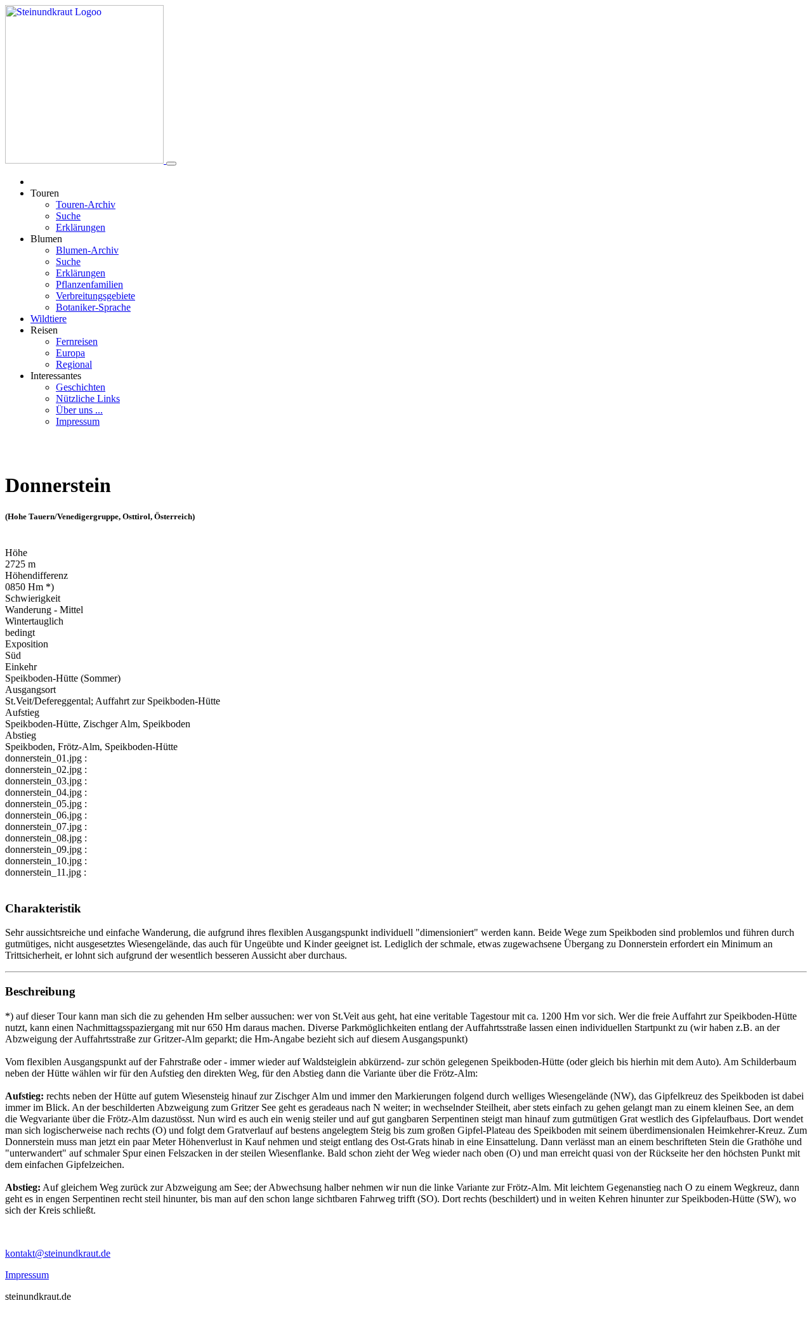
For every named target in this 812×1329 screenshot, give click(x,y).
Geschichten (80, 387)
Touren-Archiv (85, 204)
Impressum (78, 421)
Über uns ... (79, 410)
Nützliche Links (88, 398)
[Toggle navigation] (171, 163)
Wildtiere (48, 318)
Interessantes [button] (55, 375)
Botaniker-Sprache (93, 307)
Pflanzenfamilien (89, 284)
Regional (74, 364)
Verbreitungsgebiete (95, 295)
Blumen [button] (46, 238)
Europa (70, 352)
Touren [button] (44, 193)
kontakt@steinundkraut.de (57, 1253)
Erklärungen (80, 227)
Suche (68, 216)
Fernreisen (77, 341)
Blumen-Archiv (87, 250)
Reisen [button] (44, 330)
